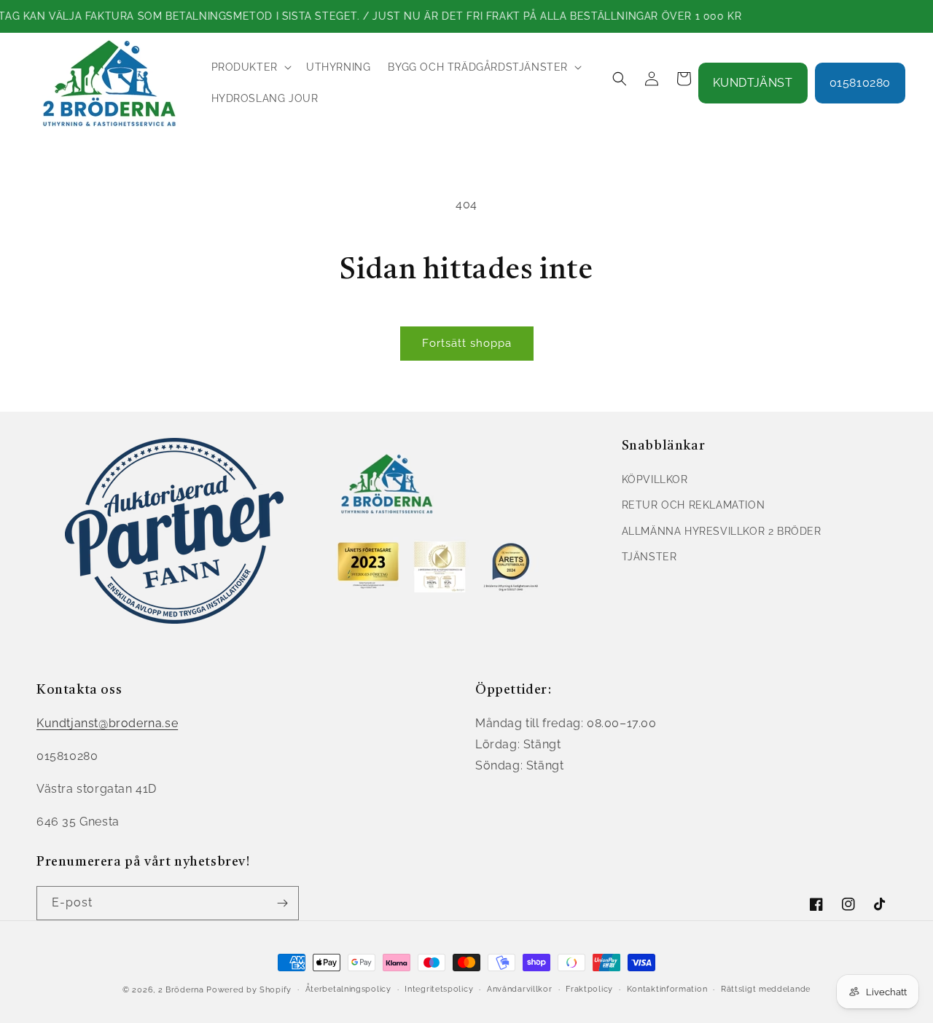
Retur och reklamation (693, 505)
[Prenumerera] (282, 903)
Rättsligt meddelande (766, 989)
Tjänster (649, 557)
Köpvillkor (655, 479)
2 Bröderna (181, 990)
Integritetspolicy (439, 989)
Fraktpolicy (589, 989)
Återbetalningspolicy (348, 989)
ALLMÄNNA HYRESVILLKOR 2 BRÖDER (721, 531)
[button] (250, 67)
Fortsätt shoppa (467, 343)
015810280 (860, 83)
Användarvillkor (520, 989)
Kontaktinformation (667, 989)
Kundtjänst (753, 83)
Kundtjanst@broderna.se (107, 723)
